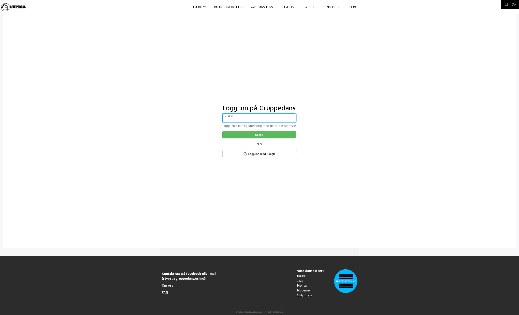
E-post (229, 115)
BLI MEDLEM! (198, 7)
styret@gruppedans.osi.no (183, 278)
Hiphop (302, 285)
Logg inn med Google (262, 153)
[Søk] (506, 4)
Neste (259, 134)
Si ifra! (352, 7)
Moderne (304, 290)
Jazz (300, 280)
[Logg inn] (513, 4)
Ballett (302, 275)
